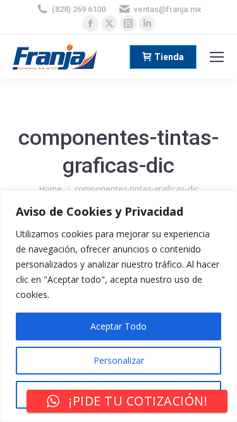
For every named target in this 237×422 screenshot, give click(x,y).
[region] (118, 306)
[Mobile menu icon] (216, 57)
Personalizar (119, 360)
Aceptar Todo (118, 326)
